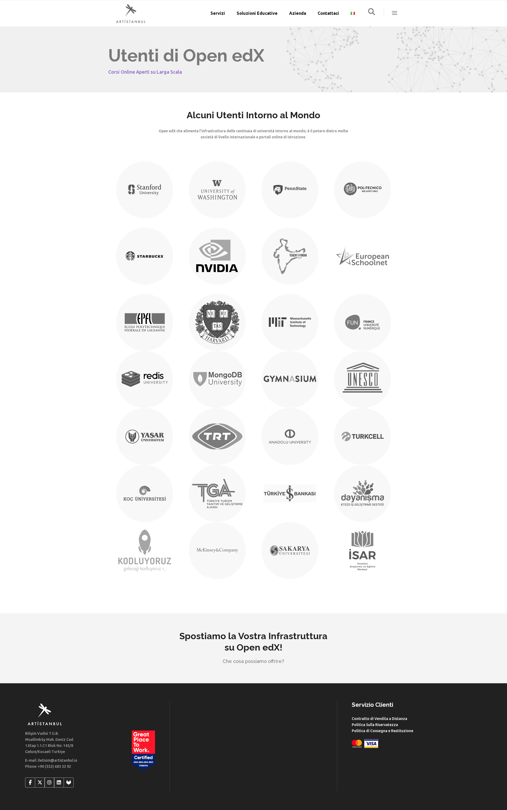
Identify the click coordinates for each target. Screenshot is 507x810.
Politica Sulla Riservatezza (375, 725)
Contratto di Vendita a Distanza (379, 719)
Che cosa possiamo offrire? (253, 661)
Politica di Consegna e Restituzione (382, 731)
